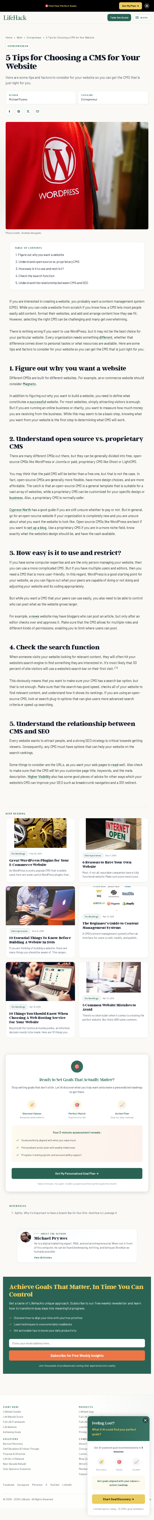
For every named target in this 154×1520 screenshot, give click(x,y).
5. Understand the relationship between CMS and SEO (52, 283)
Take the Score (119, 17)
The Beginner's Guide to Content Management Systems (110, 925)
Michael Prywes (18, 99)
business (16, 497)
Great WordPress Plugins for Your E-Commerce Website (39, 862)
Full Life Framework (14, 1421)
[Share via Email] (37, 111)
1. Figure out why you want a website (40, 254)
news (35, 616)
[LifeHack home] (15, 18)
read (114, 764)
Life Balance (10, 1426)
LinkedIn (67, 1484)
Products (86, 1406)
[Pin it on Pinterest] (19, 111)
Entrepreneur (34, 37)
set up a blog (36, 527)
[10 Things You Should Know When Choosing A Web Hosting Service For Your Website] (40, 981)
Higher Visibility (39, 776)
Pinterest (37, 1484)
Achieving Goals (12, 1432)
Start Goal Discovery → (118, 1499)
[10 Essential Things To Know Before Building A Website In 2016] (40, 905)
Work (20, 37)
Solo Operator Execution (17, 1468)
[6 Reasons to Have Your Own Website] (113, 834)
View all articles (43, 1257)
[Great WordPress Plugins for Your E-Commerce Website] (40, 833)
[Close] (146, 5)
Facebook (8, 1484)
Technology (18, 853)
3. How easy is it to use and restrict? (40, 268)
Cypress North (20, 509)
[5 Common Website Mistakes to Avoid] (113, 977)
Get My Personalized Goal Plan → (77, 1173)
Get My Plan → (130, 5)
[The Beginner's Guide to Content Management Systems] (113, 898)
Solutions (10, 1438)
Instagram (23, 1484)
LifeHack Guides (12, 1411)
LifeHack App (86, 1411)
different (105, 337)
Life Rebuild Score (13, 1416)
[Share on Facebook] (9, 111)
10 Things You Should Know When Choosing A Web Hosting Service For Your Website (38, 1017)
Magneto (29, 384)
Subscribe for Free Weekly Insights (77, 1355)
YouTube (54, 1484)
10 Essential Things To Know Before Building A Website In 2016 (40, 940)
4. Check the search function (35, 276)
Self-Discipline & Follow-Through (21, 1448)
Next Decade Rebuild (14, 1463)
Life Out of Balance (13, 1458)
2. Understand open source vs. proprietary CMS (47, 261)
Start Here (11, 1406)
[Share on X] (28, 111)
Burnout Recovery (13, 1443)
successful (37, 402)
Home (9, 37)
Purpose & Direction (14, 1453)
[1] (116, 668)
